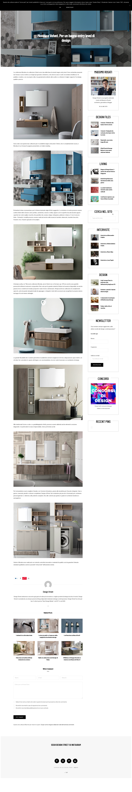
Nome (92, 338)
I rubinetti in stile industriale (24, 635)
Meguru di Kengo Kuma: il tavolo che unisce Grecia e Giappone (108, 171)
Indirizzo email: (95, 355)
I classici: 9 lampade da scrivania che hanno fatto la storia (108, 133)
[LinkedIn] (75, 761)
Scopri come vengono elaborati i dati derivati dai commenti (57, 724)
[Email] (28, 578)
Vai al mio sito (103, 106)
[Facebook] (57, 761)
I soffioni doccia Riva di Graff (72, 635)
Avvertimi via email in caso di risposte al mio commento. (31, 705)
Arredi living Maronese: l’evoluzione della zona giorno (107, 180)
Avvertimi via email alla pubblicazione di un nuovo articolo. (32, 708)
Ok (60, 7)
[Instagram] (63, 761)
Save (25, 578)
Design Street (66, 45)
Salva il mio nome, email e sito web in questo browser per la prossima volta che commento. (41, 702)
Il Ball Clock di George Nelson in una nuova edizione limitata (106, 150)
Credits (76, 767)
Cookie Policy (70, 7)
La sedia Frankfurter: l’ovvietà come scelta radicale (106, 190)
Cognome (94, 347)
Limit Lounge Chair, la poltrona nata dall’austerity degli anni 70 (108, 282)
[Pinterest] (69, 761)
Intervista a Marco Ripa (107, 252)
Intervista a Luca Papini (107, 260)
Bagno (66, 30)
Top (66, 772)
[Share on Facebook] (20, 578)
